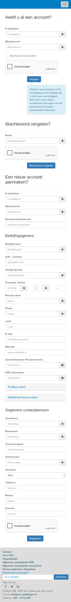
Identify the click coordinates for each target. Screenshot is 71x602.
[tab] (35, 387)
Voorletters (11, 418)
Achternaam (12, 456)
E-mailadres (12, 28)
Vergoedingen (10, 558)
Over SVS (8, 555)
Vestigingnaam (14, 269)
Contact (7, 551)
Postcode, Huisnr (15, 282)
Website (10, 346)
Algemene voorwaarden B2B (18, 562)
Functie (9, 508)
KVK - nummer (13, 256)
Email (8, 135)
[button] (35, 387)
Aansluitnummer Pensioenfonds (24, 359)
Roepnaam (11, 431)
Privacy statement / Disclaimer (19, 569)
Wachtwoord (12, 41)
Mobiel (9, 495)
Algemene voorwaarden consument (22, 565)
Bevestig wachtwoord (18, 219)
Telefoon (10, 482)
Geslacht (10, 469)
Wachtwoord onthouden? (23, 55)
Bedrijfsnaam (13, 244)
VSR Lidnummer (14, 372)
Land (8, 321)
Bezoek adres (13, 295)
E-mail (8, 334)
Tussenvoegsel (14, 444)
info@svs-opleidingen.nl (24, 594)
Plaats (8, 308)
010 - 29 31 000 (22, 597)
